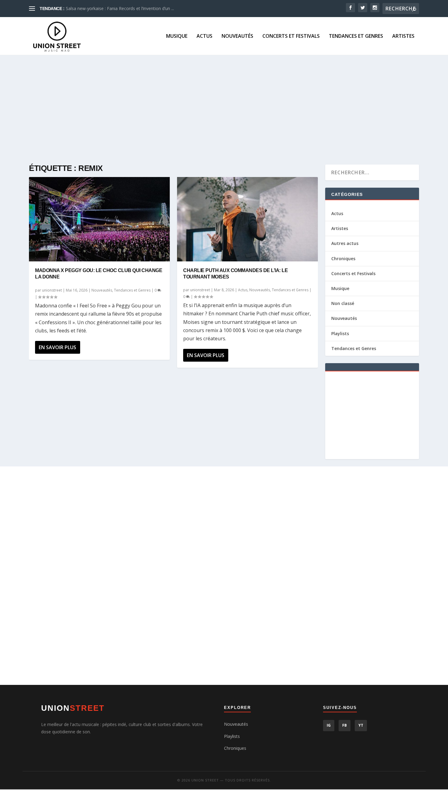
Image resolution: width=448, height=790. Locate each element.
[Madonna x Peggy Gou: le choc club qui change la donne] (99, 219)
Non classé (342, 303)
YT (360, 725)
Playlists (340, 333)
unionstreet (52, 290)
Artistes (403, 36)
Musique (176, 36)
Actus (204, 36)
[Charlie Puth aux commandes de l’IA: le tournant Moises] (247, 219)
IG (329, 725)
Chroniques (343, 258)
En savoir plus (57, 347)
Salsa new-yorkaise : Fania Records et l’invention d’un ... (120, 8)
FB (344, 725)
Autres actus (344, 243)
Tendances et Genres (356, 36)
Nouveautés (237, 36)
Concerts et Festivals (291, 36)
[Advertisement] (212, 109)
